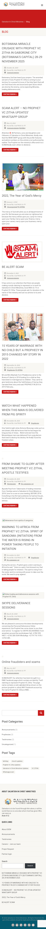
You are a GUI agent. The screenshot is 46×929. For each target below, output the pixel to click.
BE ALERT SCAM (13, 267)
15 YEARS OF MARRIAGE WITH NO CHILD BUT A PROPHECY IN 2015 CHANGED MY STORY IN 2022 (21, 884)
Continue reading (9, 94)
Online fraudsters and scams (21, 662)
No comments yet (27, 484)
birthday (22, 128)
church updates (17, 761)
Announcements (13, 73)
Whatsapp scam (8, 772)
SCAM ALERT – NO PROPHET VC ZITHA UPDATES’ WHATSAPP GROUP (21, 112)
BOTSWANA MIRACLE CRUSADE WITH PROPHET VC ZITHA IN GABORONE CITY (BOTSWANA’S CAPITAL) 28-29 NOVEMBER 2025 (22, 52)
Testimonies (11, 484)
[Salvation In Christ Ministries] (15, 4)
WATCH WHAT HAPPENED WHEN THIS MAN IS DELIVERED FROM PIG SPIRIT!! (23, 410)
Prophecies (11, 370)
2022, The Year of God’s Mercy (21, 195)
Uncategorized (12, 207)
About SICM (6, 829)
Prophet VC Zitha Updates (11, 765)
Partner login (7, 854)
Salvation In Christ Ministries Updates (15, 768)
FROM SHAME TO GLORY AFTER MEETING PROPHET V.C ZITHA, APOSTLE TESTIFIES (23, 468)
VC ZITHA (21, 207)
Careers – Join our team (11, 844)
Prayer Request (8, 849)
